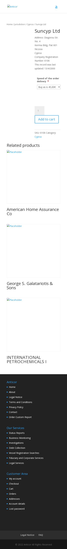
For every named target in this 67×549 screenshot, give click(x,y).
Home (10, 24)
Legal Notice (15, 397)
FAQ (41, 534)
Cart (11, 488)
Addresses (14, 498)
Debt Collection (17, 447)
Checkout (14, 483)
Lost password (17, 508)
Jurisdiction (19, 24)
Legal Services (16, 463)
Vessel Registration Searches (24, 452)
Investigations (16, 442)
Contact (13, 412)
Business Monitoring (20, 437)
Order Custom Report (20, 417)
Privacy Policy (16, 407)
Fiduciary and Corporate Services (26, 457)
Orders (12, 493)
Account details (17, 503)
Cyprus (30, 24)
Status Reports (17, 432)
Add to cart (46, 119)
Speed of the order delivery (48, 80)
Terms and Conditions (20, 402)
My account (15, 478)
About (12, 392)
